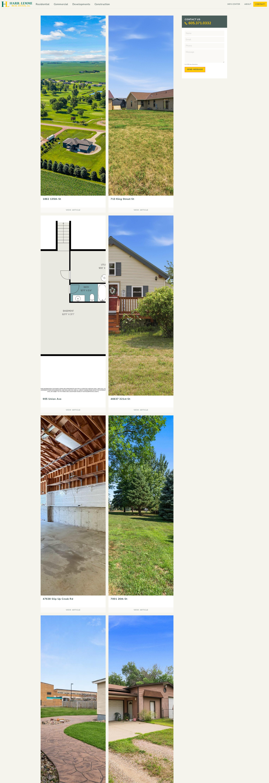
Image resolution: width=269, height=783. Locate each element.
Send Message (195, 69)
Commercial (61, 4)
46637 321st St (120, 399)
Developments (81, 4)
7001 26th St (119, 599)
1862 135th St (52, 199)
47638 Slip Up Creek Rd (58, 599)
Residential (43, 4)
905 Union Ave (52, 399)
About (247, 4)
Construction (102, 4)
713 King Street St (122, 199)
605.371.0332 (199, 23)
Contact (260, 4)
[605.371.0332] (186, 23)
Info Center (233, 4)
